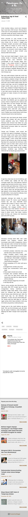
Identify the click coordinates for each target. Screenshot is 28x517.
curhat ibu (8, 326)
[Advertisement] (14, 385)
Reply (9, 346)
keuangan (11, 329)
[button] (26, 17)
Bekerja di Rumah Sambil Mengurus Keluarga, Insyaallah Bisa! (11, 407)
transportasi (19, 329)
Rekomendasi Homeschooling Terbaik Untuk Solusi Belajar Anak (11, 472)
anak (3, 326)
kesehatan (4, 329)
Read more (23, 422)
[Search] (26, 3)
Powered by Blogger (15, 514)
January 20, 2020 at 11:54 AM (14, 337)
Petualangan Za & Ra (14, 4)
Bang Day (9, 335)
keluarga (15, 326)
